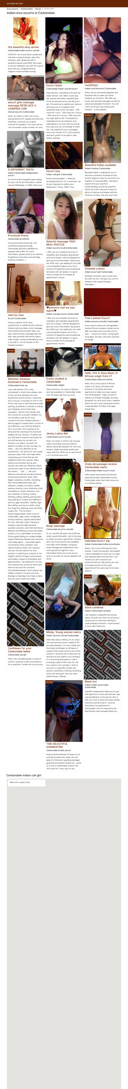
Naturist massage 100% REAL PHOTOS (61, 243)
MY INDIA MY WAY (15, 3)
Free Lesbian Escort (97, 318)
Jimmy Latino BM (57, 433)
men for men (16, 315)
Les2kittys (91, 85)
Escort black (54, 85)
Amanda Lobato (95, 268)
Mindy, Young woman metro (63, 632)
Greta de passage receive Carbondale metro (101, 465)
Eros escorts (12, 8)
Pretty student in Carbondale (56, 380)
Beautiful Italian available (100, 165)
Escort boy (53, 171)
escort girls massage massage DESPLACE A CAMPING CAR (22, 105)
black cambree (94, 607)
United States (27, 8)
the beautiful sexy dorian (23, 47)
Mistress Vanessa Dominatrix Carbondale (22, 380)
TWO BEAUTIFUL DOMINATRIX (57, 745)
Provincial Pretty (18, 235)
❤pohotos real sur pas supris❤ (60, 309)
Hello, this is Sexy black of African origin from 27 (101, 374)
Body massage (55, 525)
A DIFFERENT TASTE (21, 169)
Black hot (91, 681)
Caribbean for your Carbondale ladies (20, 650)
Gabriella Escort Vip (97, 540)
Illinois (38, 8)
